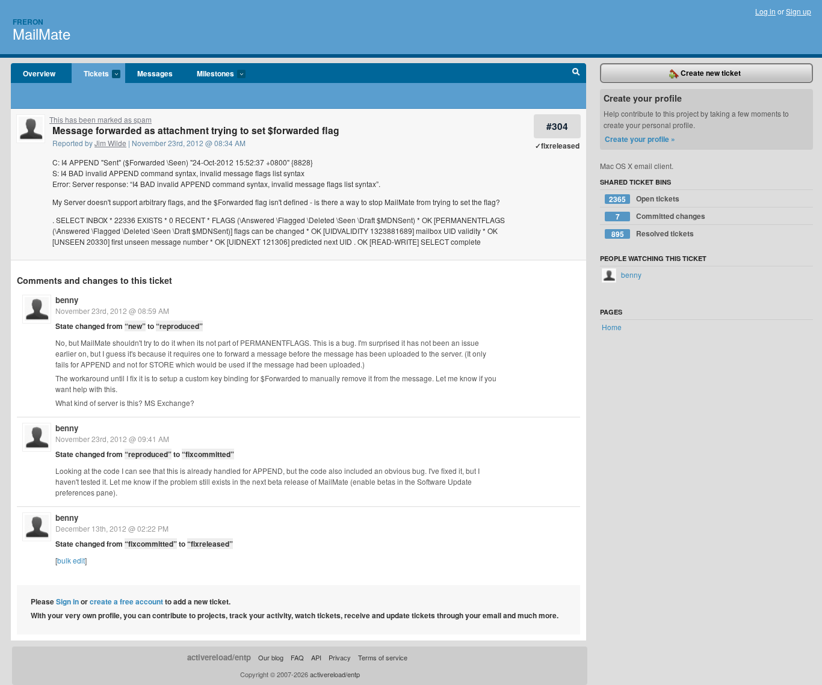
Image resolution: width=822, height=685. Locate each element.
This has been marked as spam (100, 119)
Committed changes (661, 216)
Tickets (90, 74)
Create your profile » (640, 139)
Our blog (270, 657)
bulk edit (71, 560)
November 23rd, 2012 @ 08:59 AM (112, 311)
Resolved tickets (652, 233)
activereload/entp (219, 657)
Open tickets (644, 198)
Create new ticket (710, 72)
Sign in (67, 601)
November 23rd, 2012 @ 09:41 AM (112, 439)
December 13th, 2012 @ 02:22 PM (111, 528)
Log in (765, 11)
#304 (557, 126)
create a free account (126, 601)
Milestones (209, 74)
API (316, 657)
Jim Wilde (110, 143)
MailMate (41, 33)
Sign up (798, 11)
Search (576, 73)
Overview (39, 73)
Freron (28, 21)
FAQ (297, 657)
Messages (155, 73)
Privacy (340, 657)
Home (612, 327)
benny (66, 300)
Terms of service (382, 657)
